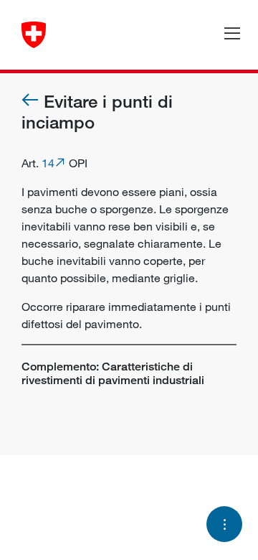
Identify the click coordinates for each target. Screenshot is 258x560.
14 (48, 163)
